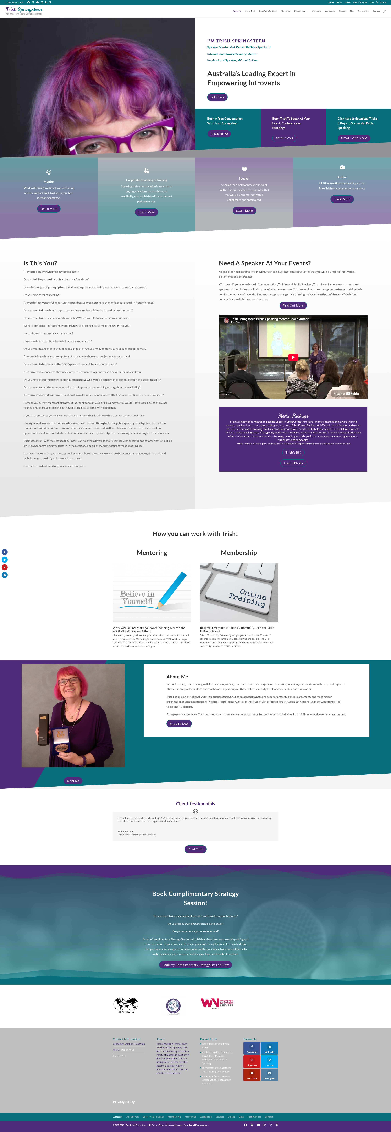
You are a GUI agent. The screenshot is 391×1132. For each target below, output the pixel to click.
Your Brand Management (196, 1125)
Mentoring (285, 11)
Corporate (316, 11)
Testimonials (363, 11)
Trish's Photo (293, 463)
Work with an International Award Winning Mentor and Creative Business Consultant (149, 629)
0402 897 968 (127, 1049)
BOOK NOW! (219, 134)
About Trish (250, 11)
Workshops (330, 11)
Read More (195, 849)
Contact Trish (119, 1056)
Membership (299, 11)
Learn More (48, 209)
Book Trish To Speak (268, 11)
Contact (376, 11)
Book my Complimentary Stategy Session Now (195, 965)
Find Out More (293, 305)
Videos (347, 3)
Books (339, 3)
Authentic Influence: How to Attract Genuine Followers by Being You (216, 1080)
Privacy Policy (124, 1102)
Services (342, 11)
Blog (352, 11)
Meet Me (73, 781)
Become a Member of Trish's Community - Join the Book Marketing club (237, 629)
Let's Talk (217, 97)
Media (331, 3)
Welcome (237, 11)
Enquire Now (179, 723)
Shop (371, 3)
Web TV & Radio (360, 3)
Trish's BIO (293, 452)
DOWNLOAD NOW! (354, 138)
